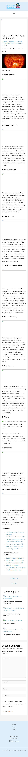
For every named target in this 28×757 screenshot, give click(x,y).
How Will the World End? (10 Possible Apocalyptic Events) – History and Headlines (15, 539)
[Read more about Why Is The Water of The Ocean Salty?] (14, 597)
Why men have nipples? (12, 634)
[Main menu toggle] (14, 14)
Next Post (14, 583)
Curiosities (19, 41)
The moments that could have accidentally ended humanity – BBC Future (14, 546)
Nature (4, 43)
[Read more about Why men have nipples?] (14, 630)
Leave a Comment (8, 41)
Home (14, 724)
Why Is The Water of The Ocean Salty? (12, 602)
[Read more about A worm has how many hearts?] (14, 609)
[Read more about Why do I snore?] (12, 620)
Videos (14, 727)
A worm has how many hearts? (11, 614)
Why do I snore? (9, 624)
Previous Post (14, 578)
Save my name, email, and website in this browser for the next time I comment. (14, 704)
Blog (14, 729)
